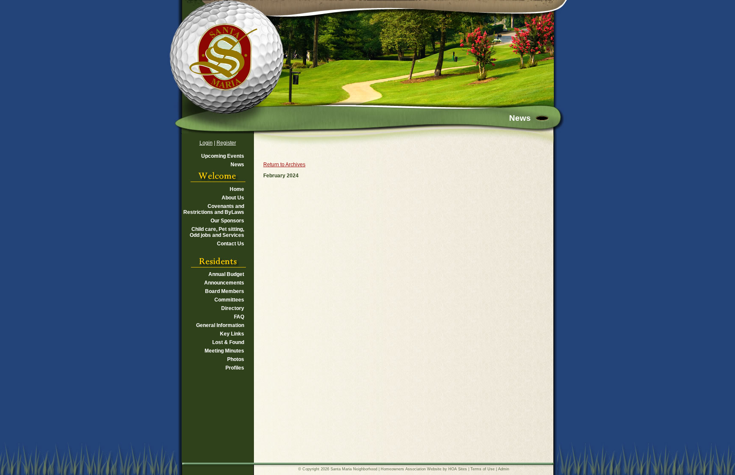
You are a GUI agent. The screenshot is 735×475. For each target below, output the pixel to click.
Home (237, 189)
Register (226, 143)
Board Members (224, 291)
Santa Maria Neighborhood (353, 469)
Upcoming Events (222, 156)
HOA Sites (457, 469)
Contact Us (230, 244)
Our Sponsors (227, 221)
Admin (503, 469)
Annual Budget (226, 274)
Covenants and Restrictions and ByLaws (213, 209)
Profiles (234, 368)
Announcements (224, 283)
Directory (232, 308)
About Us (233, 198)
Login (206, 143)
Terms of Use (482, 469)
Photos (235, 359)
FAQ (239, 317)
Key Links (232, 334)
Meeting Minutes (224, 351)
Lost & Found (228, 342)
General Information (220, 325)
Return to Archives (284, 165)
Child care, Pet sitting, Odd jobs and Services (217, 232)
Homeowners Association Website (411, 469)
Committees (229, 300)
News (237, 165)
